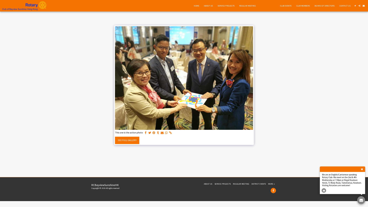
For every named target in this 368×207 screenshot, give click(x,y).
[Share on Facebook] (145, 133)
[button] (355, 6)
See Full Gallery (127, 140)
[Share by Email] (162, 133)
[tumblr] (158, 133)
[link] (170, 133)
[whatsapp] (166, 133)
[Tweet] (149, 133)
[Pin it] (153, 133)
